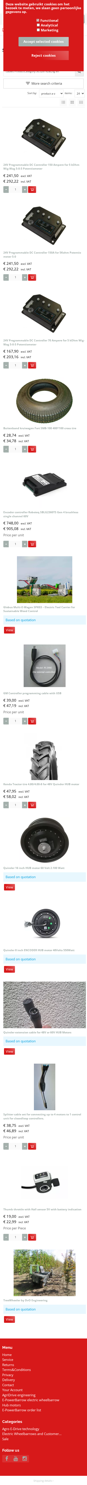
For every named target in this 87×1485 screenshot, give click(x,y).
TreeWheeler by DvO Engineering (25, 1300)
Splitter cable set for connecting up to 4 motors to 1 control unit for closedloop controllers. (42, 1116)
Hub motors (11, 1405)
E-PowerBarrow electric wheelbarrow (30, 1400)
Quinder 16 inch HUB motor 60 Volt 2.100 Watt (33, 868)
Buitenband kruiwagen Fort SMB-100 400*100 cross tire (39, 428)
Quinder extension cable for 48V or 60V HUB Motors (37, 1032)
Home (7, 1354)
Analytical (49, 25)
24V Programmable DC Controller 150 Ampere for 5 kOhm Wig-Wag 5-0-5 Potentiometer (41, 167)
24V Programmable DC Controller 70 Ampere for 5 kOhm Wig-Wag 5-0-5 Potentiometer (44, 342)
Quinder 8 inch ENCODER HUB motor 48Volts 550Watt (39, 950)
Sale (5, 1439)
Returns (8, 1364)
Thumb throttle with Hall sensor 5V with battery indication (42, 1209)
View (9, 630)
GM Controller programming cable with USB (32, 693)
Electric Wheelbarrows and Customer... (32, 1433)
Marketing (49, 30)
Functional (49, 20)
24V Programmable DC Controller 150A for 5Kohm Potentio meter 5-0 (42, 255)
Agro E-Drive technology (20, 1429)
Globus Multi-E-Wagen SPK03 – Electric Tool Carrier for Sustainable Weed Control (39, 609)
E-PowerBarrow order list (21, 1410)
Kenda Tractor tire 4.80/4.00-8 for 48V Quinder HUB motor (41, 784)
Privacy (7, 1375)
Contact (8, 1385)
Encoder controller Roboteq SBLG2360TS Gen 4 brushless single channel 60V (40, 514)
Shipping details (42, 1480)
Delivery (8, 1379)
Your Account (12, 1390)
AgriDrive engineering (18, 1395)
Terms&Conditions (16, 1369)
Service (7, 1359)
